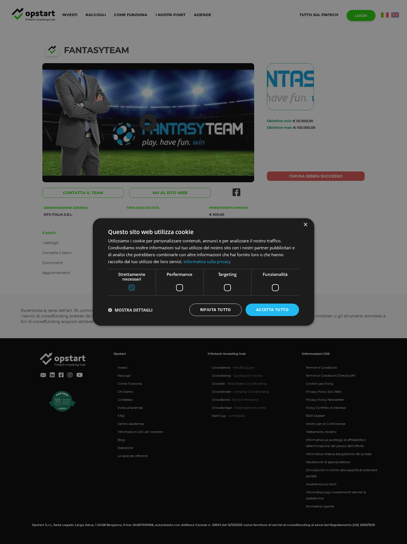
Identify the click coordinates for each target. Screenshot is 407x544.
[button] (130, 309)
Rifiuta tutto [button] (215, 309)
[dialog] (203, 272)
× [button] (305, 225)
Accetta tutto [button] (272, 309)
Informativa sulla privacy (207, 261)
